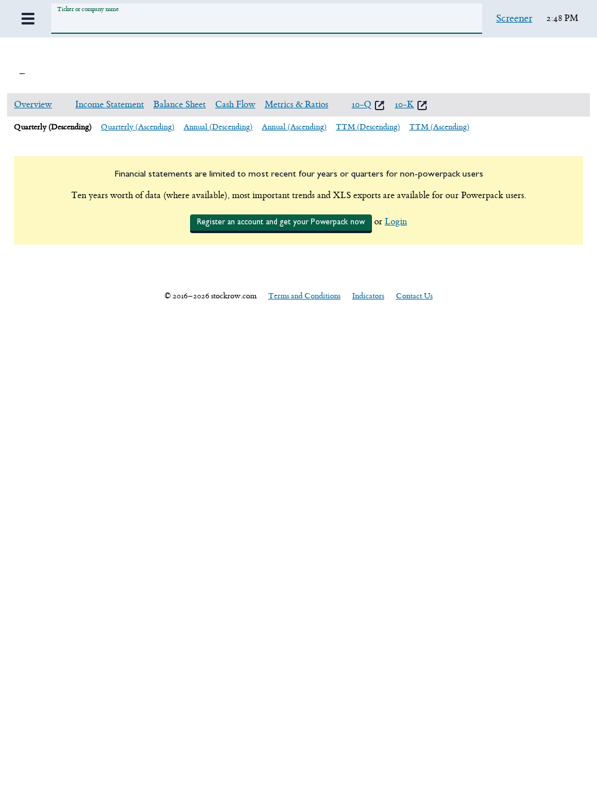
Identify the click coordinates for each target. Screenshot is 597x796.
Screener (514, 18)
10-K (404, 104)
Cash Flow (235, 104)
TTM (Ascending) (439, 127)
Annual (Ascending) (294, 127)
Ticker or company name (87, 9)
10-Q (361, 104)
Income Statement (109, 104)
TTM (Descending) (368, 127)
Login (396, 221)
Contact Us (414, 296)
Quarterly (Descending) (53, 127)
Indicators (368, 296)
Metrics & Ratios (296, 104)
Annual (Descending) (218, 127)
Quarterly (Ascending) (137, 127)
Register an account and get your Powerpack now (281, 222)
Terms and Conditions (304, 296)
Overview (33, 104)
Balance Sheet (179, 104)
